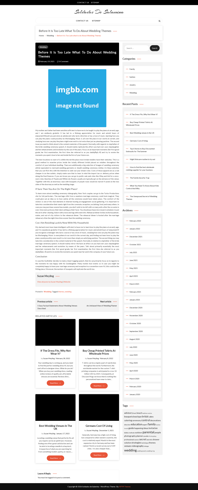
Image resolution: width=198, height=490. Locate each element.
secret (142, 439)
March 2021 (134, 284)
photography (130, 436)
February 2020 (135, 386)
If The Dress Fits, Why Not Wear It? (55, 352)
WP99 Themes (125, 486)
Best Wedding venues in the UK (55, 427)
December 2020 (135, 307)
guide (131, 428)
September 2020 (136, 331)
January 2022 (134, 229)
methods (132, 433)
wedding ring (151, 451)
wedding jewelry (142, 451)
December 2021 (135, 236)
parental (148, 432)
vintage (146, 446)
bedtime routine (147, 413)
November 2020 (136, 315)
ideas (145, 428)
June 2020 (133, 355)
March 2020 (134, 378)
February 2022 (135, 221)
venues (127, 446)
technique (144, 443)
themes (61, 291)
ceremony (136, 420)
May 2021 (133, 268)
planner (139, 436)
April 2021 (133, 276)
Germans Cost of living (99, 425)
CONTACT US (83, 2)
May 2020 (133, 363)
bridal (145, 416)
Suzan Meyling (49, 358)
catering (128, 420)
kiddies (126, 433)
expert (144, 425)
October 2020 (135, 323)
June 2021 (133, 260)
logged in (51, 477)
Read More (54, 383)
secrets (149, 440)
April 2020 (133, 371)
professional (129, 440)
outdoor (138, 432)
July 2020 (133, 347)
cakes (151, 416)
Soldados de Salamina (99, 11)
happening (138, 428)
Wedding (43, 47)
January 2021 (134, 300)
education (136, 424)
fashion (132, 77)
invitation (153, 428)
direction (127, 425)
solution (127, 443)
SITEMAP (95, 2)
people (158, 432)
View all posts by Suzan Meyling (49, 282)
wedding (68, 291)
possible (145, 436)
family (152, 424)
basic (134, 413)
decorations (155, 420)
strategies (136, 442)
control (145, 420)
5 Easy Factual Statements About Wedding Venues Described (57, 304)
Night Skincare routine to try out (142, 159)
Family (132, 69)
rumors (136, 440)
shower (156, 439)
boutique (137, 416)
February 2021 (135, 292)
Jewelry (132, 85)
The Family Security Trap (139, 178)
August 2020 (134, 339)
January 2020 (134, 394)
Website (67, 282)
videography (138, 446)
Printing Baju (152, 436)
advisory (128, 413)
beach (139, 413)
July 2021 (133, 252)
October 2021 (135, 244)
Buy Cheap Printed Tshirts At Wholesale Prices (99, 352)
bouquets (128, 416)
